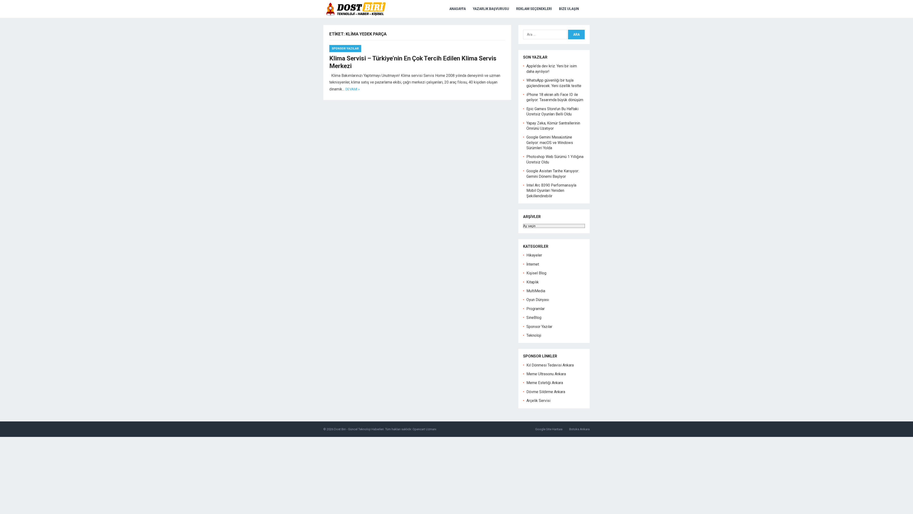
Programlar (535, 308)
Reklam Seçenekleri (534, 9)
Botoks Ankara (579, 429)
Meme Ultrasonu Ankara (546, 374)
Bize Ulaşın (569, 9)
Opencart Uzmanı (424, 429)
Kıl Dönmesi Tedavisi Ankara (550, 365)
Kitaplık (532, 282)
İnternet (532, 264)
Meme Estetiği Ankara (544, 383)
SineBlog (533, 317)
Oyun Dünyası (537, 299)
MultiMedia (535, 291)
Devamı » (352, 89)
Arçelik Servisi (538, 400)
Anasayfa (457, 9)
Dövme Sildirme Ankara (545, 392)
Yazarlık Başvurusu (491, 9)
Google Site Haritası (549, 429)
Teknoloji (533, 335)
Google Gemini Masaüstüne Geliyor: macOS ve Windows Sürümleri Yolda (549, 142)
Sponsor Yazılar (345, 48)
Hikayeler (534, 255)
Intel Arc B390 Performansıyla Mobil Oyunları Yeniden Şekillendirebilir (551, 190)
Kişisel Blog (536, 273)
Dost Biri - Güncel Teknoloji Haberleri (359, 429)
